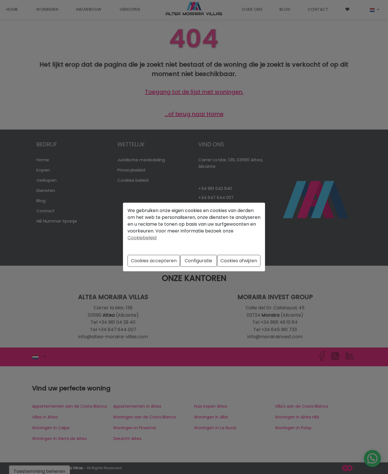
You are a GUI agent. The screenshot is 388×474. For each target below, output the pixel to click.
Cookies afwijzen (238, 260)
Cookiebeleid (142, 237)
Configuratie (198, 260)
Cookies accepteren (154, 260)
